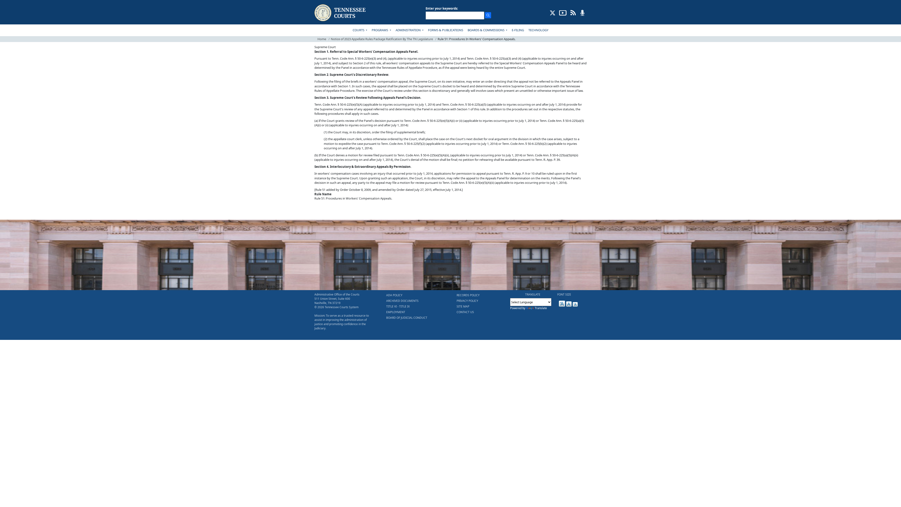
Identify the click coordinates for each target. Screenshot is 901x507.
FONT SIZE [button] (564, 294)
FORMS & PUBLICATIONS (445, 30)
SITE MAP (463, 306)
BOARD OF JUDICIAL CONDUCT (406, 318)
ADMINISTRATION (408, 30)
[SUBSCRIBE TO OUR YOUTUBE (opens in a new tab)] (563, 12)
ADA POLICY (394, 295)
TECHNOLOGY (538, 30)
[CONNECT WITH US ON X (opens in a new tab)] (553, 12)
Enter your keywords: (442, 8)
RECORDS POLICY (468, 295)
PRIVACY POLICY (467, 301)
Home (321, 39)
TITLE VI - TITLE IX (398, 306)
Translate (541, 308)
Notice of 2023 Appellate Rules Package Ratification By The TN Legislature (382, 39)
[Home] (340, 12)
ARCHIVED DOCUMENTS (402, 301)
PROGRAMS (380, 30)
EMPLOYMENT (395, 312)
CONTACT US (465, 312)
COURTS (359, 30)
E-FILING (518, 30)
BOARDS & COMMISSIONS (486, 30)
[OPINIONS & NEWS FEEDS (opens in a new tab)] (573, 12)
